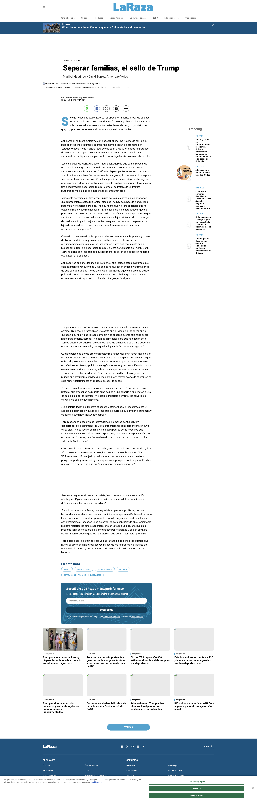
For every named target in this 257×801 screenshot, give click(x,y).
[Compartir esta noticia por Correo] (116, 108)
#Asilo (67, 569)
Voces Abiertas (116, 18)
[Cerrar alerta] (213, 25)
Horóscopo (172, 765)
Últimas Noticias (91, 765)
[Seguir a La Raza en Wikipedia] (143, 746)
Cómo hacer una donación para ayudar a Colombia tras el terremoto (103, 27)
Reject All (197, 789)
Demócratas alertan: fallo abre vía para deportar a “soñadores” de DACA (106, 706)
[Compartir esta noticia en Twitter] (106, 108)
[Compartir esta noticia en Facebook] (97, 108)
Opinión (88, 770)
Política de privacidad (111, 617)
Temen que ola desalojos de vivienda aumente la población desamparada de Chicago (203, 245)
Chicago (84, 18)
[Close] (253, 788)
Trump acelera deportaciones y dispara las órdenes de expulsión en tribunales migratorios (62, 660)
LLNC (155, 18)
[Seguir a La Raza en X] (127, 746)
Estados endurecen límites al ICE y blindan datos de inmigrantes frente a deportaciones (193, 660)
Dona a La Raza (68, 18)
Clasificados (190, 18)
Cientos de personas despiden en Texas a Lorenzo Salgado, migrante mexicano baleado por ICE (203, 200)
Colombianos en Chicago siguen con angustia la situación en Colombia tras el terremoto (203, 223)
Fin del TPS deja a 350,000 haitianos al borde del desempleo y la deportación (150, 660)
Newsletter (131, 765)
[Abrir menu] (44, 7)
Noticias (199, 188)
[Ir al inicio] (53, 746)
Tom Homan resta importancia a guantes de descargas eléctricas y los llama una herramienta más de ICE (106, 662)
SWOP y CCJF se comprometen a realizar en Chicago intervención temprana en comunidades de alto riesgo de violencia (203, 150)
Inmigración (75, 60)
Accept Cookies (196, 795)
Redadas (99, 18)
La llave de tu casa (138, 18)
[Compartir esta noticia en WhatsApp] (87, 108)
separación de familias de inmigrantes (82, 575)
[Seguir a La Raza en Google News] (138, 746)
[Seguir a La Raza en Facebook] (122, 746)
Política (123, 569)
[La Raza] (133, 7)
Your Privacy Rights (196, 782)
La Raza (66, 60)
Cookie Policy (97, 782)
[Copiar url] (126, 108)
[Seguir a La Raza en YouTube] (132, 746)
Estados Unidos (104, 569)
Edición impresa (172, 18)
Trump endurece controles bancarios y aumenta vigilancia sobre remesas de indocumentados (61, 708)
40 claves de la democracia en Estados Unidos (202, 172)
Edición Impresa (175, 770)
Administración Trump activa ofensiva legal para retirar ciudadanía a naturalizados (147, 706)
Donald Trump (83, 569)
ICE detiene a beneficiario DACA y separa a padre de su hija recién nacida (194, 706)
